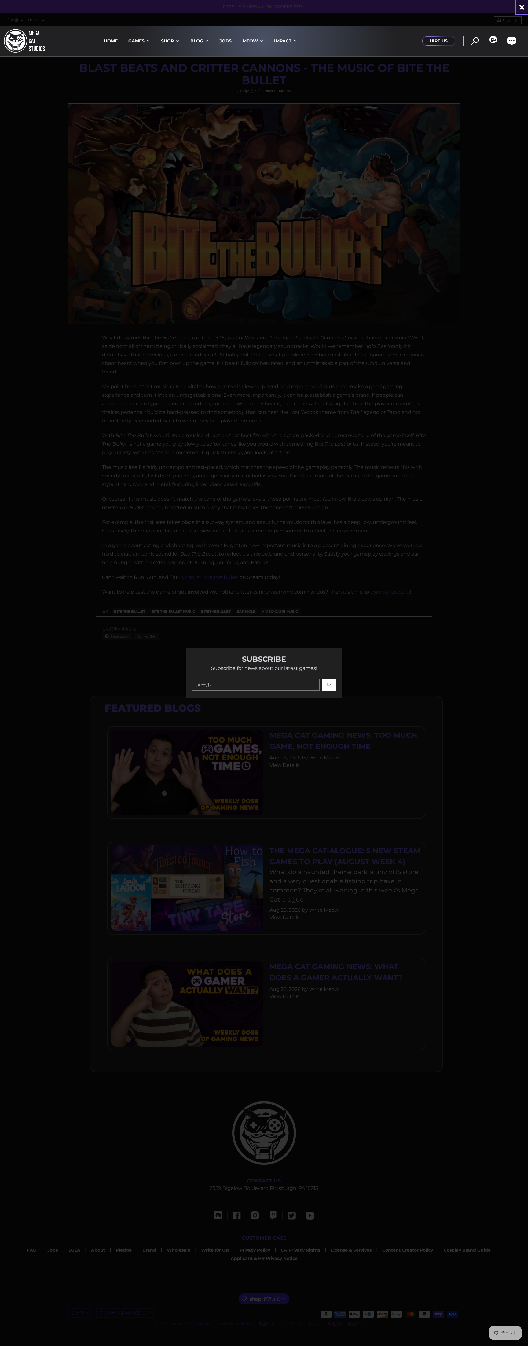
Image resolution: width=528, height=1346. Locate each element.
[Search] (475, 41)
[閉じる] (522, 7)
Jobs (225, 41)
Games (136, 41)
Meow (250, 41)
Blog (196, 41)
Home (111, 41)
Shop (167, 41)
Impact (283, 41)
